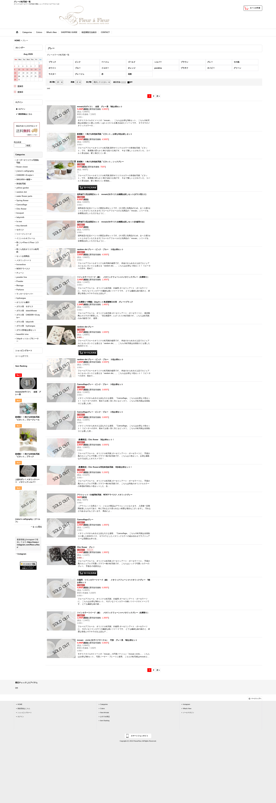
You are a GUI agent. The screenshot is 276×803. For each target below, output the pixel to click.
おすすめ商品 (105, 716)
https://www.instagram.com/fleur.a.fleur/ (28, 544)
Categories (104, 704)
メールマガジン (188, 712)
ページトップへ (256, 698)
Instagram (21, 554)
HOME (20, 704)
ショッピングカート (25, 712)
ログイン (21, 109)
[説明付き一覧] (131, 82)
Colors (102, 708)
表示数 (52, 82)
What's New (187, 708)
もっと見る (37, 527)
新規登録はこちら (25, 114)
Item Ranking (104, 720)
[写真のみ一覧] (124, 82)
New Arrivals (104, 712)
